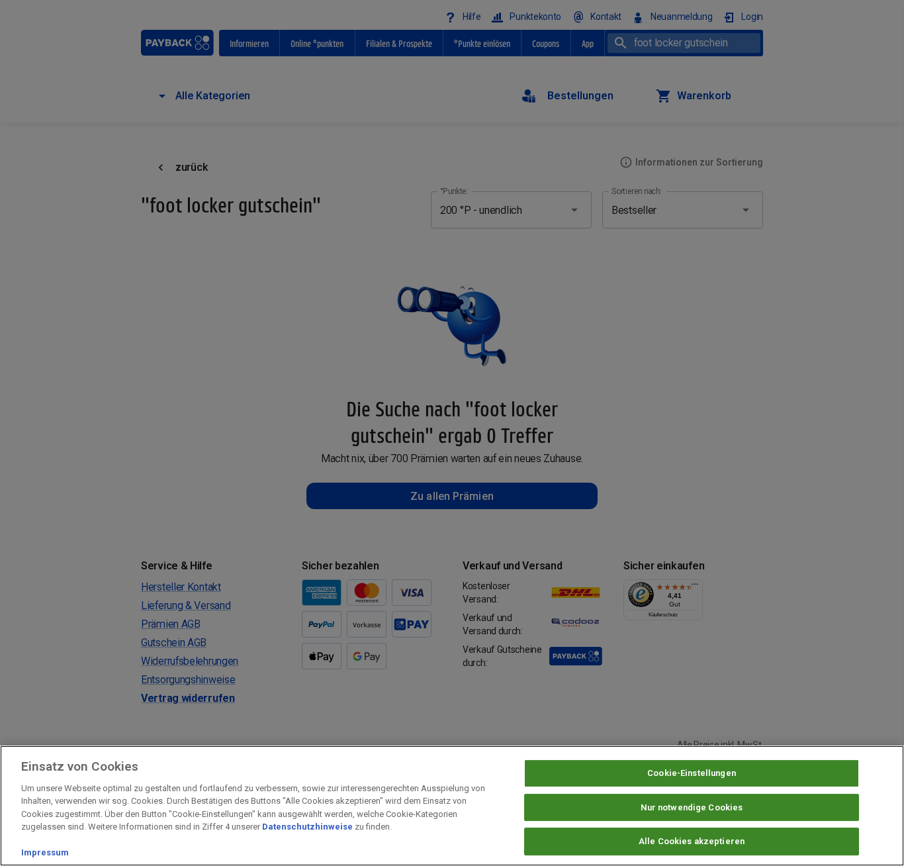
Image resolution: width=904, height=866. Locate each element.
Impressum (45, 852)
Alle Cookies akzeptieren (692, 841)
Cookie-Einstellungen (691, 773)
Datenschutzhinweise (307, 827)
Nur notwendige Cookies (692, 807)
